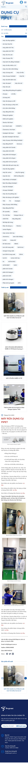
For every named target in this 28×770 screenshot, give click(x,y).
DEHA (21, 254)
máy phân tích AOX (8, 151)
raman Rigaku (7, 229)
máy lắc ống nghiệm (8, 169)
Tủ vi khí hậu (6, 215)
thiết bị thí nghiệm (8, 119)
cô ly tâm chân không (9, 108)
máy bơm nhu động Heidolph (11, 62)
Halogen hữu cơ (18, 215)
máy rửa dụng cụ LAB (9, 101)
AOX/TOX (5, 218)
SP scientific (6, 211)
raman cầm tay (15, 258)
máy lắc (22, 76)
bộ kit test (20, 247)
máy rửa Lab (6, 87)
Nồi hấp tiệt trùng (8, 222)
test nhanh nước (7, 126)
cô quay (5, 94)
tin (3, 261)
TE (10, 201)
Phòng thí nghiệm (8, 115)
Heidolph (17, 201)
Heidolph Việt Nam (8, 133)
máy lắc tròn (6, 176)
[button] (25, 678)
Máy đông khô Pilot (8, 208)
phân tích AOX (7, 276)
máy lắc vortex (7, 172)
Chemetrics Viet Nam (9, 129)
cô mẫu (13, 94)
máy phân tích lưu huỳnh (10, 161)
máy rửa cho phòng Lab (9, 194)
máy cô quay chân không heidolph (12, 140)
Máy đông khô (16, 218)
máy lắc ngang (19, 172)
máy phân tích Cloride (9, 147)
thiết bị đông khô (19, 176)
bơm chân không (18, 236)
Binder (16, 211)
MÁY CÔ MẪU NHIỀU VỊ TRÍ (14, 378)
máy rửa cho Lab (7, 54)
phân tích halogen (8, 272)
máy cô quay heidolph (9, 76)
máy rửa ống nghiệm (9, 40)
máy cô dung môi (8, 72)
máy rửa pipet (7, 83)
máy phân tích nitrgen (9, 158)
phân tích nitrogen (8, 279)
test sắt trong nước (8, 247)
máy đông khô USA (8, 111)
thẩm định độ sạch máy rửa (11, 165)
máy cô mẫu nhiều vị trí (9, 65)
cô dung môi (6, 97)
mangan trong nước (8, 251)
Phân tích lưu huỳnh (8, 283)
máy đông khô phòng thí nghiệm (12, 90)
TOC (4, 201)
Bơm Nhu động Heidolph (10, 183)
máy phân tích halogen (9, 154)
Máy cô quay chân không (10, 204)
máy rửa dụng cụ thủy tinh (10, 104)
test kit (5, 258)
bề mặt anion (6, 243)
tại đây (15, 490)
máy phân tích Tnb (8, 47)
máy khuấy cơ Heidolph (9, 179)
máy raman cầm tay (8, 233)
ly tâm (4, 240)
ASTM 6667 (6, 265)
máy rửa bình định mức (9, 79)
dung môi (13, 240)
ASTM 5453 (11, 261)
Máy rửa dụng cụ (7, 226)
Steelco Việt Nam (8, 122)
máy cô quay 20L (8, 58)
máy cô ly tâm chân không (10, 69)
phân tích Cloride (8, 268)
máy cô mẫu (20, 72)
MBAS (16, 243)
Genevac (19, 144)
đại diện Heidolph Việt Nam (11, 136)
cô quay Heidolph (8, 190)
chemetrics (6, 236)
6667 (19, 133)
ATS (19, 283)
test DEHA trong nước (9, 254)
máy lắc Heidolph (8, 186)
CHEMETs (19, 126)
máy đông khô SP (8, 144)
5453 (15, 265)
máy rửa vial (18, 83)
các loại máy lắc (7, 44)
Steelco (18, 226)
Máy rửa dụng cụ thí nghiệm (11, 197)
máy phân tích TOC (8, 51)
